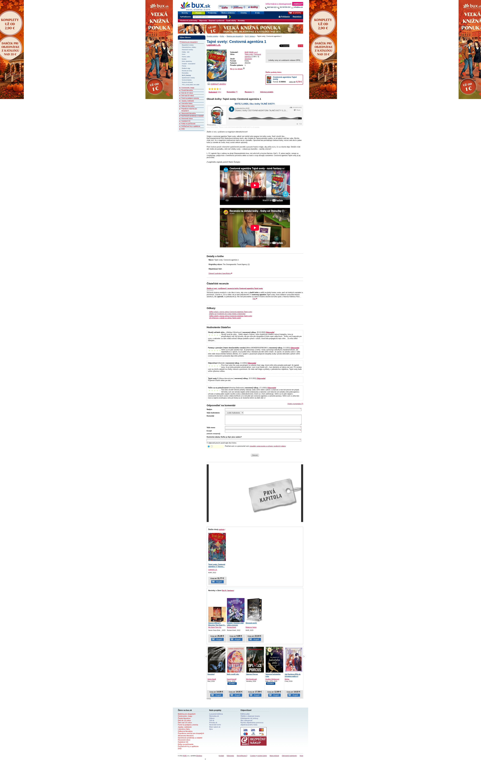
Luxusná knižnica (216, 714)
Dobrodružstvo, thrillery (189, 47)
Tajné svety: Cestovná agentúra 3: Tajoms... (216, 565)
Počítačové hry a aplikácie (190, 126)
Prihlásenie (285, 17)
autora (221, 529)
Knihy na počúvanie (188, 124)
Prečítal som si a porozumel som (255, 446)
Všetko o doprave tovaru (250, 716)
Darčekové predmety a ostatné (192, 116)
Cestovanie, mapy (187, 88)
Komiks (184, 59)
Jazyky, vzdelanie (187, 101)
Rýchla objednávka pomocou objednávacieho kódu (252, 724)
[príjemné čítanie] (217, 89)
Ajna (211, 729)
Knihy (222, 36)
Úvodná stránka (212, 36)
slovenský (248, 59)
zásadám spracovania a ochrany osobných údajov (268, 446)
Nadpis (209, 409)
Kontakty (241, 21)
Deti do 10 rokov (187, 93)
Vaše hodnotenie (213, 413)
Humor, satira (186, 56)
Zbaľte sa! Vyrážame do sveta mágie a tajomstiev (227, 314)
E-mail (209, 431)
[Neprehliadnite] (284, 6)
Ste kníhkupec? (242, 755)
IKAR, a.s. (253, 52)
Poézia (184, 66)
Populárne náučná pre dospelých (191, 733)
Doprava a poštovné (216, 21)
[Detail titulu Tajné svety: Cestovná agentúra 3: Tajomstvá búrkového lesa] (217, 547)
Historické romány (187, 49)
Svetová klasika (187, 80)
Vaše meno (211, 428)
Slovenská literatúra (188, 113)
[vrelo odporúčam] (220, 89)
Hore (301, 755)
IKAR (247, 52)
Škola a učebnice (228, 13)
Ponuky (198, 13)
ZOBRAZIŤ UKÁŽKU (218, 84)
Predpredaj (212, 13)
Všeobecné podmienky (188, 21)
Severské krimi (215, 725)
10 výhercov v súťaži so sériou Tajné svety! (225, 318)
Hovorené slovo (187, 118)
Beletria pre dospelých (235, 36)
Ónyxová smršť (251, 623)
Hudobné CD (185, 121)
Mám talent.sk (214, 727)
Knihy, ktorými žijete (212, 127)
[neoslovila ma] (212, 89)
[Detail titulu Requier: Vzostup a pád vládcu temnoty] (236, 610)
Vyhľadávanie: (186, 17)
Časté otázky (231, 21)
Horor (183, 54)
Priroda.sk (213, 723)
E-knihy (244, 13)
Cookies (253, 755)
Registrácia (297, 17)
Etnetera (199, 755)
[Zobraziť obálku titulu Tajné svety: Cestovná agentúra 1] (217, 65)
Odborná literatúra (187, 106)
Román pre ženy (187, 70)
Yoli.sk (211, 720)
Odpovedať (270, 332)
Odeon (212, 718)
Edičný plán (245, 714)
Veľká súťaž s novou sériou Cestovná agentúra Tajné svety (230, 312)
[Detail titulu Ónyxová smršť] (254, 610)
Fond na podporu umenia (190, 98)
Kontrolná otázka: (213, 437)
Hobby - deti (185, 52)
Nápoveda (203, 21)
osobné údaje (262, 755)
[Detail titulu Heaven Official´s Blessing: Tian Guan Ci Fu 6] (217, 614)
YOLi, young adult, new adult (190, 84)
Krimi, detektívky (187, 61)
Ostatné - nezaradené (188, 63)
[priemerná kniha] (215, 89)
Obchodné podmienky (289, 755)
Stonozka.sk (214, 716)
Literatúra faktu (186, 103)
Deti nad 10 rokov (187, 96)
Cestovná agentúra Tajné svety (285, 78)
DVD (183, 129)
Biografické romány (188, 45)
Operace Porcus (232, 674)
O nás (257, 13)
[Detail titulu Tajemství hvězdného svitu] (255, 660)
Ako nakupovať (246, 720)
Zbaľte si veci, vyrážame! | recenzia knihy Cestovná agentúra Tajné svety (235, 288)
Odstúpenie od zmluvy (249, 718)
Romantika (185, 73)
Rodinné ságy (186, 68)
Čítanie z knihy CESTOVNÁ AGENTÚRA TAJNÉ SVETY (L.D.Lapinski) (239, 127)
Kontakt (221, 755)
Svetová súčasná (187, 82)
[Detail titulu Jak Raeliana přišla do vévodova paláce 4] (274, 660)
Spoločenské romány (188, 77)
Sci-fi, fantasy (250, 36)
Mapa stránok (274, 755)
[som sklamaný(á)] (209, 89)
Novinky (185, 13)
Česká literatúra (187, 90)
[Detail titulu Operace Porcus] (235, 660)
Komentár (210, 416)
